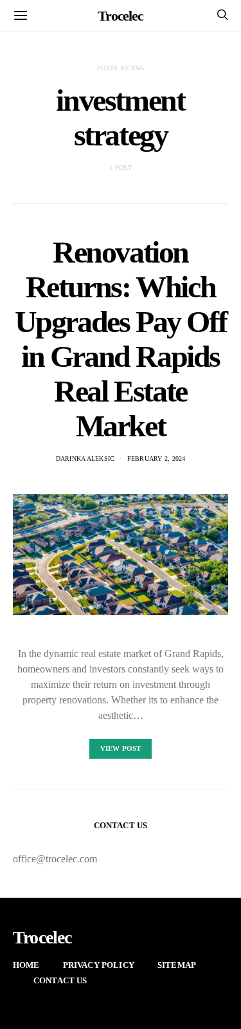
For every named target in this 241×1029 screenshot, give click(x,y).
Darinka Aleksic (85, 458)
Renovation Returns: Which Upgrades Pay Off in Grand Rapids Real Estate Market (121, 339)
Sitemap (176, 965)
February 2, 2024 (156, 458)
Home (26, 965)
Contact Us (60, 980)
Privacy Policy (98, 965)
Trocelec (120, 16)
